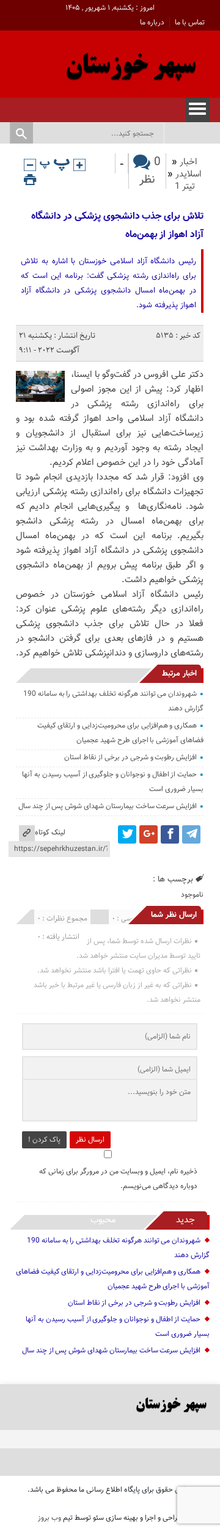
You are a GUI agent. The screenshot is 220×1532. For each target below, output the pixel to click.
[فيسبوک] (170, 834)
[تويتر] (127, 834)
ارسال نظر (90, 1139)
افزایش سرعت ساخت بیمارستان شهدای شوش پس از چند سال (107, 806)
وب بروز (49, 1517)
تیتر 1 (185, 187)
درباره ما (152, 22)
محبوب (103, 1220)
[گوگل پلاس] (148, 834)
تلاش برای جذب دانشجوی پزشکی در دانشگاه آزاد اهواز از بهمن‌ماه (117, 226)
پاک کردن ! (44, 1139)
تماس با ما (190, 22)
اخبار (188, 162)
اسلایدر (188, 174)
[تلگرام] (191, 834)
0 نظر (150, 171)
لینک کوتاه (50, 832)
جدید (185, 1220)
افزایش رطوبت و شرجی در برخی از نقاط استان (130, 757)
